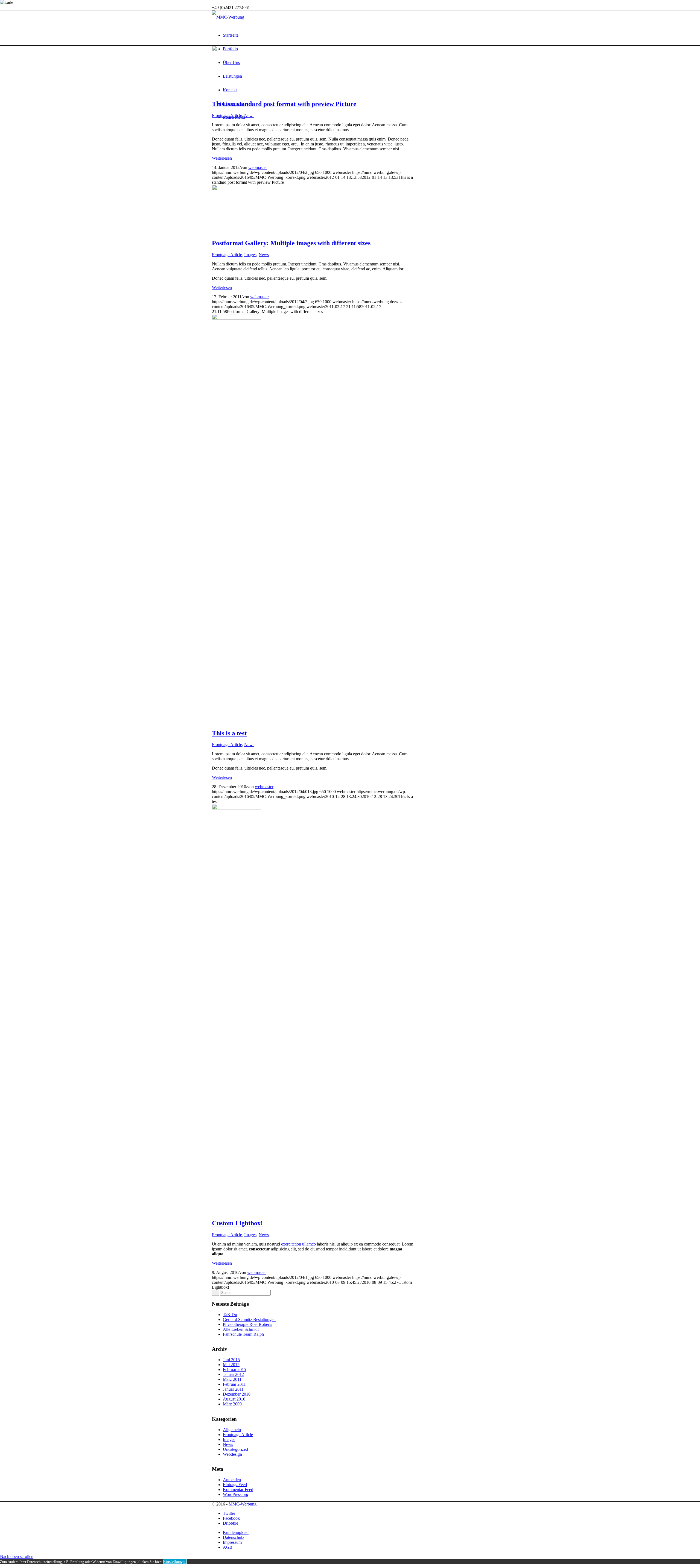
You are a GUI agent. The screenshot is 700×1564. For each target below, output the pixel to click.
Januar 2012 (233, 1374)
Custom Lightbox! (237, 1223)
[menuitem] (355, 35)
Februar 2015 (234, 1369)
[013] (236, 318)
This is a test (229, 733)
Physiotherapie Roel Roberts (247, 1324)
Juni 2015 (231, 1359)
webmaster (257, 167)
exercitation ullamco (298, 1244)
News (249, 115)
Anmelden (232, 1479)
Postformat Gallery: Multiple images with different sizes (291, 243)
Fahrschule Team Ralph (243, 1334)
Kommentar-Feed (238, 1489)
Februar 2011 (234, 1384)
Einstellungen (174, 1561)
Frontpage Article (227, 115)
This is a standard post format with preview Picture (284, 103)
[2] (236, 49)
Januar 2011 (233, 1389)
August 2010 (234, 1399)
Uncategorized (235, 1449)
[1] (236, 808)
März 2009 (232, 1404)
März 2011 (232, 1379)
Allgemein (232, 1429)
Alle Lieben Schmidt (241, 1329)
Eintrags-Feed (235, 1484)
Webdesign (232, 1454)
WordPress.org (235, 1494)
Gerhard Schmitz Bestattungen (249, 1319)
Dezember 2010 (236, 1394)
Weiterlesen (222, 158)
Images (250, 254)
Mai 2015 (231, 1364)
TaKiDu (230, 1314)
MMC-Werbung (242, 1504)
